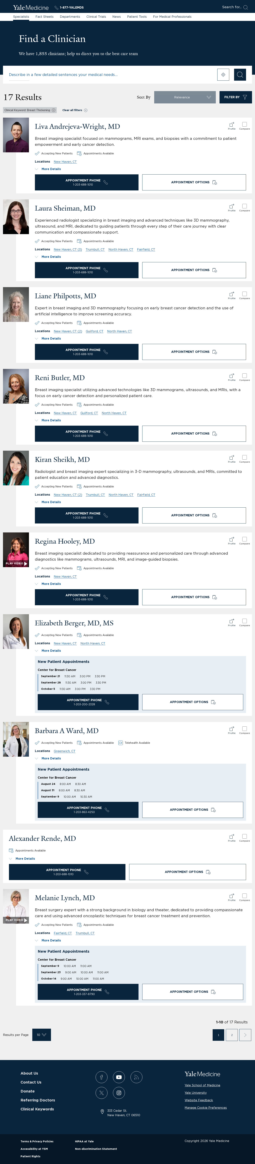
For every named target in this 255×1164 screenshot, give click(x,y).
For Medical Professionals (172, 16)
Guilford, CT (94, 331)
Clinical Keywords (37, 1109)
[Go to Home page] (31, 8)
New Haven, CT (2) (68, 331)
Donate (28, 1091)
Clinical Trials (96, 16)
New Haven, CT (65, 161)
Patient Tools (137, 16)
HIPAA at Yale (84, 1141)
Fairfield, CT (146, 249)
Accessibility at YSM (34, 1149)
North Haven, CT (120, 249)
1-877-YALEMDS (72, 7)
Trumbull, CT (95, 249)
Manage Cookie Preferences (206, 1107)
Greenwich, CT (64, 751)
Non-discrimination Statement (96, 1149)
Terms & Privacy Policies (37, 1141)
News (116, 16)
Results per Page (16, 1034)
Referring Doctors (38, 1100)
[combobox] (110, 74)
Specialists (21, 16)
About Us (29, 1073)
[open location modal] (223, 75)
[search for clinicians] (240, 75)
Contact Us (31, 1082)
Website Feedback (199, 1100)
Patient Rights (30, 1156)
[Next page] (245, 1035)
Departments (70, 16)
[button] (140, 169)
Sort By (143, 97)
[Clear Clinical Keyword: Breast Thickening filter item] (53, 110)
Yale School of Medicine (202, 1085)
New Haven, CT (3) (68, 249)
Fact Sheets (44, 16)
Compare (244, 129)
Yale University (196, 1092)
